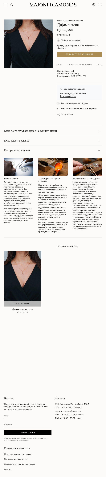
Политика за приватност (15, 459)
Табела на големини (70, 40)
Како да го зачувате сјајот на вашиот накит (30, 131)
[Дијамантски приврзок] (22, 279)
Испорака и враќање (16, 141)
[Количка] (100, 5)
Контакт (8, 469)
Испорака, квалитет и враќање (18, 454)
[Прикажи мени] (5, 5)
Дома (59, 20)
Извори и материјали (17, 150)
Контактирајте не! (68, 96)
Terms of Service (18, 440)
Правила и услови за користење (19, 464)
